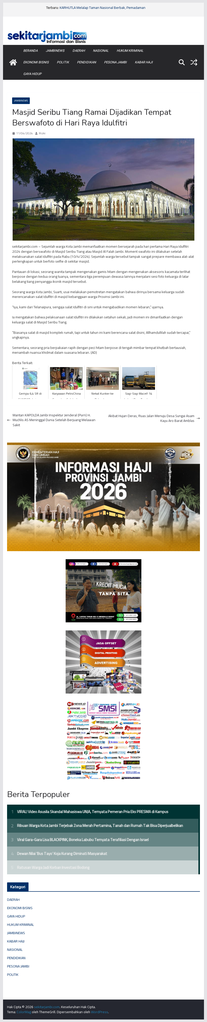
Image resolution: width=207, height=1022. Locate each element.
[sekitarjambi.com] (103, 31)
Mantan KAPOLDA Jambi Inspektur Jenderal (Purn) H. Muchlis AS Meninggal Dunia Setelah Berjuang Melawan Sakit (54, 420)
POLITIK (63, 62)
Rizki (42, 133)
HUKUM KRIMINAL (130, 51)
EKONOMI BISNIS (36, 62)
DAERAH (78, 51)
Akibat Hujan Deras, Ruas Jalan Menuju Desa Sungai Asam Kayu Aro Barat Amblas (151, 418)
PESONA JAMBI (115, 62)
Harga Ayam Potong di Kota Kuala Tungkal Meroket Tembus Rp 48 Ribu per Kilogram (109, 9)
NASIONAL (101, 51)
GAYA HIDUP (32, 74)
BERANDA (30, 51)
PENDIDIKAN (86, 62)
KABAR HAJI (144, 62)
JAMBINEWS (55, 51)
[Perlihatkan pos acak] (194, 62)
